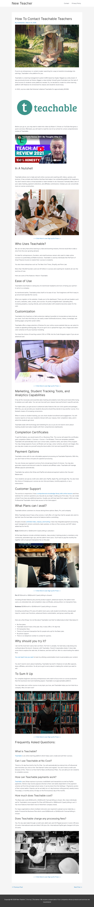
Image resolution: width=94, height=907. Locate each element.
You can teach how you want (24, 657)
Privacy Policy (76, 3)
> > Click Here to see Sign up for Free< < (47, 238)
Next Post (78, 887)
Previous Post (17, 887)
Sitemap (29, 899)
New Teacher (22, 3)
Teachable (18, 756)
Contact (66, 3)
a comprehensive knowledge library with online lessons (54, 493)
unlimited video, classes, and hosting (38, 522)
